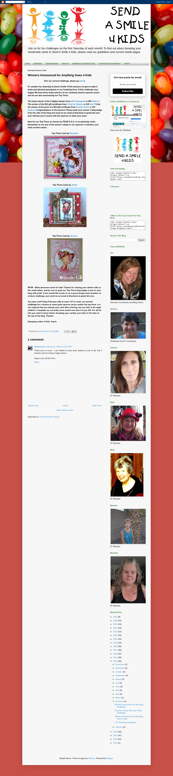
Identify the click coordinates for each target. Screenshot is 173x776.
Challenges (37, 63)
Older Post (96, 405)
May (117, 690)
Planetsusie (39, 347)
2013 (115, 732)
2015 (115, 657)
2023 (115, 628)
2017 (115, 650)
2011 (115, 739)
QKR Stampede (78, 101)
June (117, 686)
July (117, 683)
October (119, 672)
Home (27, 63)
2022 (115, 631)
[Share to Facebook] (73, 331)
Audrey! (31, 110)
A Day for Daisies (74, 104)
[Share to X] (70, 331)
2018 (115, 646)
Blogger (110, 758)
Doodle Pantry (82, 107)
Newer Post (33, 405)
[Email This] (65, 331)
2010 (115, 743)
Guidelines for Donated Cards (83, 63)
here (82, 81)
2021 (115, 635)
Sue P (92, 104)
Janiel (74, 185)
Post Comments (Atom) (49, 417)
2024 (115, 624)
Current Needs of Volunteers (109, 63)
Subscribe (128, 91)
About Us (65, 63)
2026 (115, 617)
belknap (91, 758)
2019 (115, 643)
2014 (115, 661)
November (120, 668)
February (119, 701)
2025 (115, 620)
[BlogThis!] (67, 331)
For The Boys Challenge (125, 722)
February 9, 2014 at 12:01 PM (58, 347)
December (120, 664)
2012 (115, 735)
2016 (115, 654)
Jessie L (74, 236)
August (118, 679)
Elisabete (74, 133)
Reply (36, 362)
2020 (115, 639)
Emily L (95, 101)
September (120, 675)
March (118, 698)
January (119, 727)
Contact (127, 63)
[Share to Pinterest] (75, 331)
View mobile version (64, 410)
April (117, 694)
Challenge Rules (52, 63)
